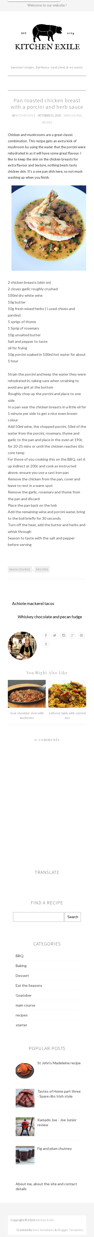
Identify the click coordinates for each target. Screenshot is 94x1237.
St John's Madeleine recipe (59, 1063)
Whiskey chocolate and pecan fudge (50, 616)
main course (72, 115)
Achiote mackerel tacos (33, 603)
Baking (21, 965)
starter (21, 1025)
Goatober (24, 995)
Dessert (22, 975)
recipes (47, 122)
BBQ (20, 955)
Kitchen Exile (26, 115)
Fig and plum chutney (54, 1148)
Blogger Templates (70, 1230)
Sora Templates (43, 1230)
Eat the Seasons (29, 985)
